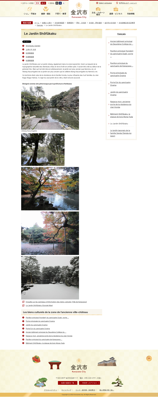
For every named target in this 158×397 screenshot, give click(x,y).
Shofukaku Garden (33, 46)
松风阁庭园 (30, 53)
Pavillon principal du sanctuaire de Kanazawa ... (44, 339)
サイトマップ (66, 390)
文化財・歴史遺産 (95, 23)
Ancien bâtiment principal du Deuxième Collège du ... (46, 332)
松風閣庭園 (30, 57)
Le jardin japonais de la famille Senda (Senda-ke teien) (120, 133)
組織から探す (47, 23)
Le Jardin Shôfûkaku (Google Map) (39, 305)
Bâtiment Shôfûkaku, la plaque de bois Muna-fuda (45, 343)
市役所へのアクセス (89, 383)
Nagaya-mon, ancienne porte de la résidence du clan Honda (49, 336)
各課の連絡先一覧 (67, 383)
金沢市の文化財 (110, 23)
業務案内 (70, 23)
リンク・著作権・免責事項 (85, 390)
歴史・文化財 (81, 23)
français (40, 25)
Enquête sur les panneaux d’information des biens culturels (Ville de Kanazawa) (56, 302)
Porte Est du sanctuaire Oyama (38, 329)
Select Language (105, 3)
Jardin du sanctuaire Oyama (36, 325)
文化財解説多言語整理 (127, 23)
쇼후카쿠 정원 (31, 49)
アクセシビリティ (50, 390)
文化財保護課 (59, 23)
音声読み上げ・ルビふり (128, 3)
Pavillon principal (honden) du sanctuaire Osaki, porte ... (47, 318)
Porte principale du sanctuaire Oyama (40, 321)
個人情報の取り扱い (106, 390)
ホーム (36, 23)
